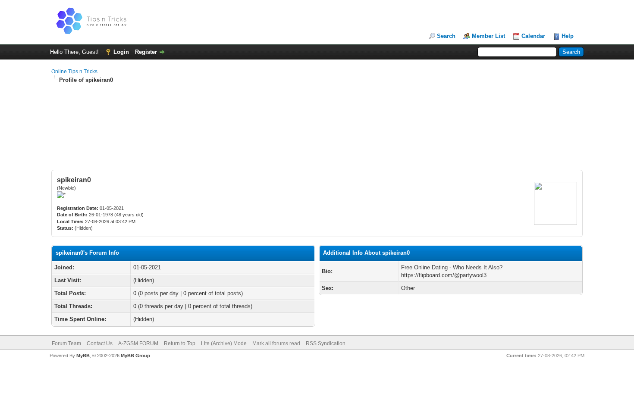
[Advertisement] (317, 111)
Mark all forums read (276, 343)
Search (446, 36)
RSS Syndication (325, 343)
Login (121, 52)
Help (568, 36)
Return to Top (179, 343)
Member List (488, 36)
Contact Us (100, 343)
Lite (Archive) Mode (224, 343)
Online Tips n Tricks (74, 72)
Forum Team (66, 343)
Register (146, 52)
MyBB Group (135, 355)
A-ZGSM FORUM (138, 343)
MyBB (83, 355)
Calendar (533, 36)
